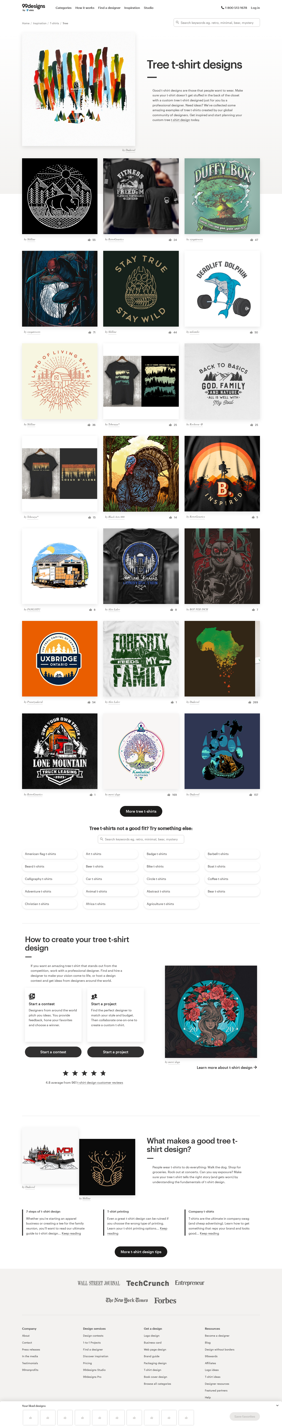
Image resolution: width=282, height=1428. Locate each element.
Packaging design (155, 1363)
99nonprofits (30, 1369)
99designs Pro (92, 1376)
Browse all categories (157, 1383)
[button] (277, 1405)
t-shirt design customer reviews (100, 1082)
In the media (30, 1356)
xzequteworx (196, 239)
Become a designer (217, 1335)
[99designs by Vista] (33, 8)
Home (26, 23)
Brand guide (151, 1356)
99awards (211, 1356)
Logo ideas (212, 1369)
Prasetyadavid (35, 702)
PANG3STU (33, 609)
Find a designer (109, 7)
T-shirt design (152, 1369)
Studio (148, 7)
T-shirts (55, 23)
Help (208, 1397)
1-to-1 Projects (92, 1342)
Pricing (87, 1363)
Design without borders (219, 1349)
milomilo (194, 332)
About (26, 1335)
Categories (64, 7)
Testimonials (30, 1363)
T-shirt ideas (212, 1376)
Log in (255, 7)
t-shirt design (180, 120)
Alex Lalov (114, 609)
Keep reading (71, 1233)
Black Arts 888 (116, 517)
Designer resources (217, 1383)
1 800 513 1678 (236, 7)
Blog (208, 1342)
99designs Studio (94, 1369)
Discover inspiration (95, 1356)
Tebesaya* (114, 424)
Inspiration (132, 7)
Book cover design (155, 1376)
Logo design (151, 1335)
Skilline (31, 239)
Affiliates (210, 1363)
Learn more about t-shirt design (224, 1067)
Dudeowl (130, 150)
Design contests (93, 1335)
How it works (84, 7)
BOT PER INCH (199, 609)
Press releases (31, 1349)
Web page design (155, 1349)
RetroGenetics (116, 239)
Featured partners (216, 1390)
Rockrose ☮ (196, 424)
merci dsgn (114, 794)
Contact (27, 1342)
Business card (153, 1342)
